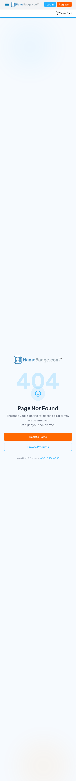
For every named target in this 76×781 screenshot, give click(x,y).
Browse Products (38, 446)
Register (64, 4)
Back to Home (38, 436)
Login (50, 4)
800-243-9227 (50, 458)
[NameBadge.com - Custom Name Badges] (25, 4)
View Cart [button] (66, 13)
